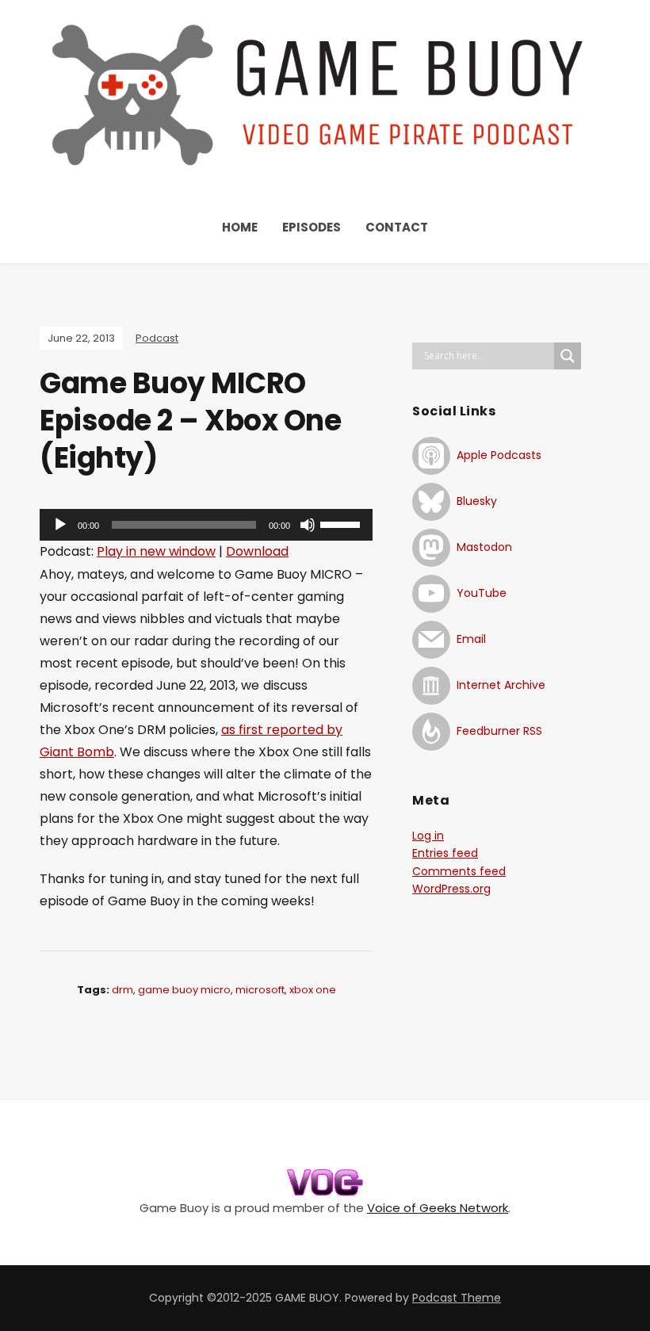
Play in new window (156, 551)
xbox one (312, 989)
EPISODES (311, 227)
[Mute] (307, 525)
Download (257, 551)
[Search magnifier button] (567, 355)
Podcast (157, 338)
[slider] (342, 523)
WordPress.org (451, 889)
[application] (206, 525)
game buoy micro (184, 989)
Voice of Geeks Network (437, 1207)
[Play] (60, 525)
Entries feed (445, 853)
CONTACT (396, 227)
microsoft (260, 989)
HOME (240, 227)
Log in (428, 835)
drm (122, 989)
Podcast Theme (456, 1298)
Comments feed (459, 871)
